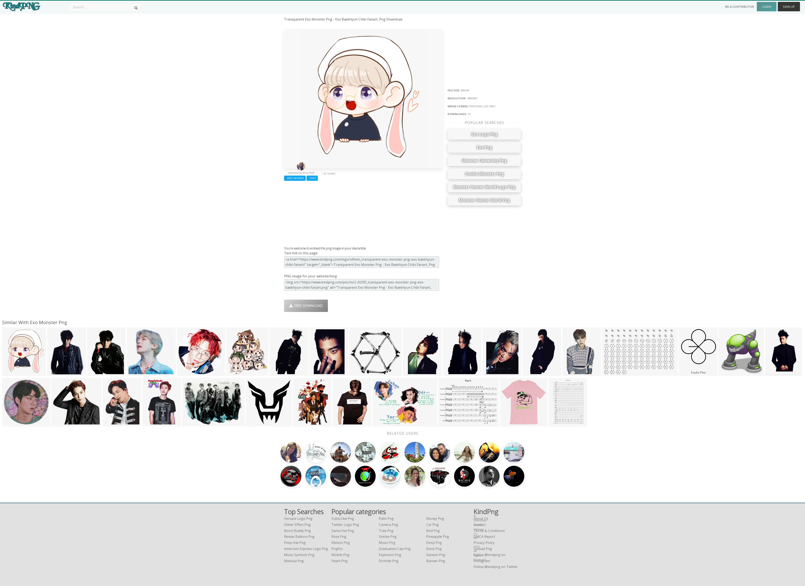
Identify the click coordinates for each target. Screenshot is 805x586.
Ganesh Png (435, 554)
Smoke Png (388, 536)
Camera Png (388, 524)
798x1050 (111, 424)
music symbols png (299, 554)
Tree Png (386, 530)
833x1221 (341, 424)
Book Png (434, 548)
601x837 (490, 373)
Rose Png (338, 536)
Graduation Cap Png (395, 548)
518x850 (277, 373)
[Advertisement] (363, 212)
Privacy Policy (484, 542)
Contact (480, 524)
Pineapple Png (437, 536)
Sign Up (789, 7)
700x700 (185, 373)
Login (766, 7)
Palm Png (386, 518)
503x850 (773, 373)
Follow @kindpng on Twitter (496, 566)
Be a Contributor (739, 7)
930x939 (507, 424)
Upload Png (483, 548)
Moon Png (387, 542)
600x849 (450, 373)
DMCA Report (484, 536)
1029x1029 (11, 424)
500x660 (556, 424)
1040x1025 (136, 373)
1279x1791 (56, 373)
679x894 (95, 373)
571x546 (59, 424)
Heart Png (339, 561)
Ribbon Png (340, 542)
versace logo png (298, 518)
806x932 (234, 373)
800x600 (190, 424)
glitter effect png (297, 524)
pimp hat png (295, 542)
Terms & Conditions (489, 530)
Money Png (435, 518)
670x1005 (411, 373)
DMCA (312, 178)
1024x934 (357, 373)
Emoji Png (434, 542)
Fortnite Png (389, 561)
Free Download (308, 305)
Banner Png (435, 561)
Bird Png (433, 530)
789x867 (10, 373)
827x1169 (446, 424)
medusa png (294, 561)
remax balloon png (299, 536)
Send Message (295, 178)
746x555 (380, 424)
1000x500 (687, 373)
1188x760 (610, 373)
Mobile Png (340, 554)
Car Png (432, 524)
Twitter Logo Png (345, 524)
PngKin (337, 548)
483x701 (570, 373)
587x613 (254, 424)
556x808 (317, 373)
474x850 (530, 373)
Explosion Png (390, 554)
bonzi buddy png (297, 530)
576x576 (726, 373)
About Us (481, 518)
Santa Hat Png (342, 530)
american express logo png (306, 548)
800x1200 (151, 424)
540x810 (301, 424)
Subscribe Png (342, 518)
